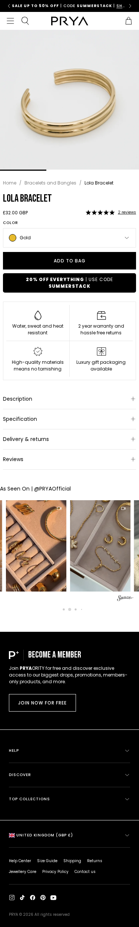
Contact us (85, 871)
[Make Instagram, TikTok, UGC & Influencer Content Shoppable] (125, 599)
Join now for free (42, 703)
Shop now (102, 6)
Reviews (13, 459)
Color (10, 223)
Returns (94, 861)
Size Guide (47, 861)
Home (9, 183)
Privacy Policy (55, 871)
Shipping (72, 861)
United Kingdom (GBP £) (44, 835)
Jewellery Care (22, 871)
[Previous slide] (9, 6)
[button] (100, 212)
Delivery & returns (26, 439)
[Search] (25, 20)
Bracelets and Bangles (50, 183)
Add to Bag (70, 261)
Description (17, 399)
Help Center (20, 861)
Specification (20, 419)
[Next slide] (130, 6)
